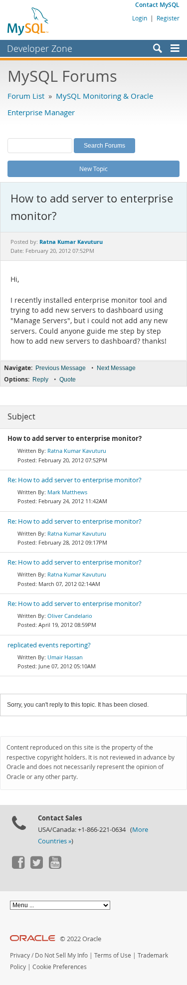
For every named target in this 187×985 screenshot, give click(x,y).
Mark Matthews (67, 492)
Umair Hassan (65, 657)
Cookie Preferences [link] (59, 967)
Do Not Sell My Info (61, 955)
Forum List (25, 96)
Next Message (116, 368)
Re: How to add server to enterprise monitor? (74, 480)
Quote (67, 379)
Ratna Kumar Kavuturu (76, 450)
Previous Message (60, 368)
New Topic (93, 169)
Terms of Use (112, 955)
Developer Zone (39, 48)
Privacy (20, 955)
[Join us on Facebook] (18, 866)
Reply (40, 379)
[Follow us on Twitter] (36, 866)
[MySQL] (28, 21)
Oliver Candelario (69, 615)
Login (139, 18)
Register (168, 18)
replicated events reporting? (49, 645)
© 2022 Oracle (80, 939)
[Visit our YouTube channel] (55, 866)
